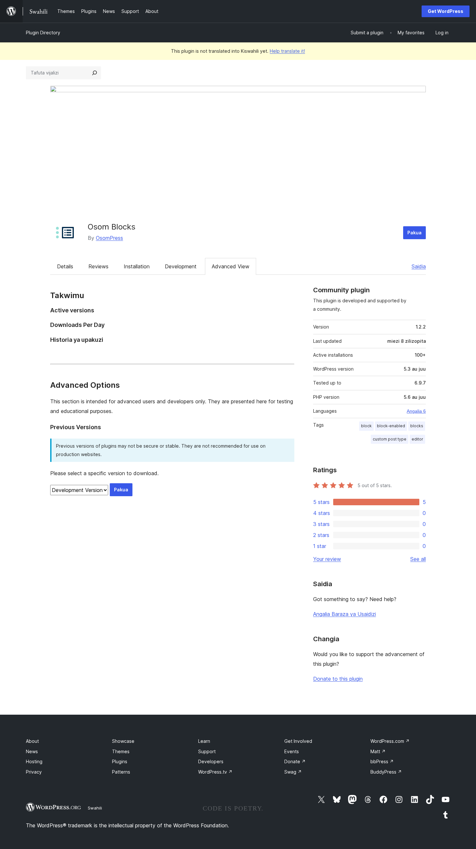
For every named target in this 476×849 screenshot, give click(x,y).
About (32, 741)
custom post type (389, 439)
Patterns (121, 772)
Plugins (119, 761)
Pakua (414, 232)
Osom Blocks (111, 226)
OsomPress (109, 238)
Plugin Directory (43, 32)
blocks (416, 425)
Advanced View (230, 266)
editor (417, 439)
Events (291, 751)
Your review (327, 559)
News (32, 751)
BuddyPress (386, 772)
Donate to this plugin (338, 679)
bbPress (382, 761)
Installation (137, 266)
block (366, 425)
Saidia (419, 266)
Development (181, 266)
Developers (210, 761)
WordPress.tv (215, 772)
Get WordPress (445, 11)
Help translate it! (287, 51)
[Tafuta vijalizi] (94, 72)
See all (418, 559)
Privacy (34, 772)
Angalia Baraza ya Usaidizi (344, 614)
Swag (293, 772)
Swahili (95, 807)
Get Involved (298, 741)
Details (65, 266)
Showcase (123, 741)
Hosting (34, 761)
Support (207, 751)
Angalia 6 (416, 411)
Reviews (98, 266)
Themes (121, 751)
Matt (378, 751)
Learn (204, 741)
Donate (295, 761)
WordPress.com (390, 741)
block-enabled (391, 425)
